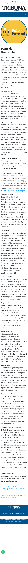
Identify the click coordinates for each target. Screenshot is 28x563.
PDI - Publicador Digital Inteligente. (14, 521)
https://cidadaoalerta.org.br (14, 191)
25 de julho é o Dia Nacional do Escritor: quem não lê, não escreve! (12, 488)
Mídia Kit (14, 515)
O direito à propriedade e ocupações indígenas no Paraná (13, 496)
